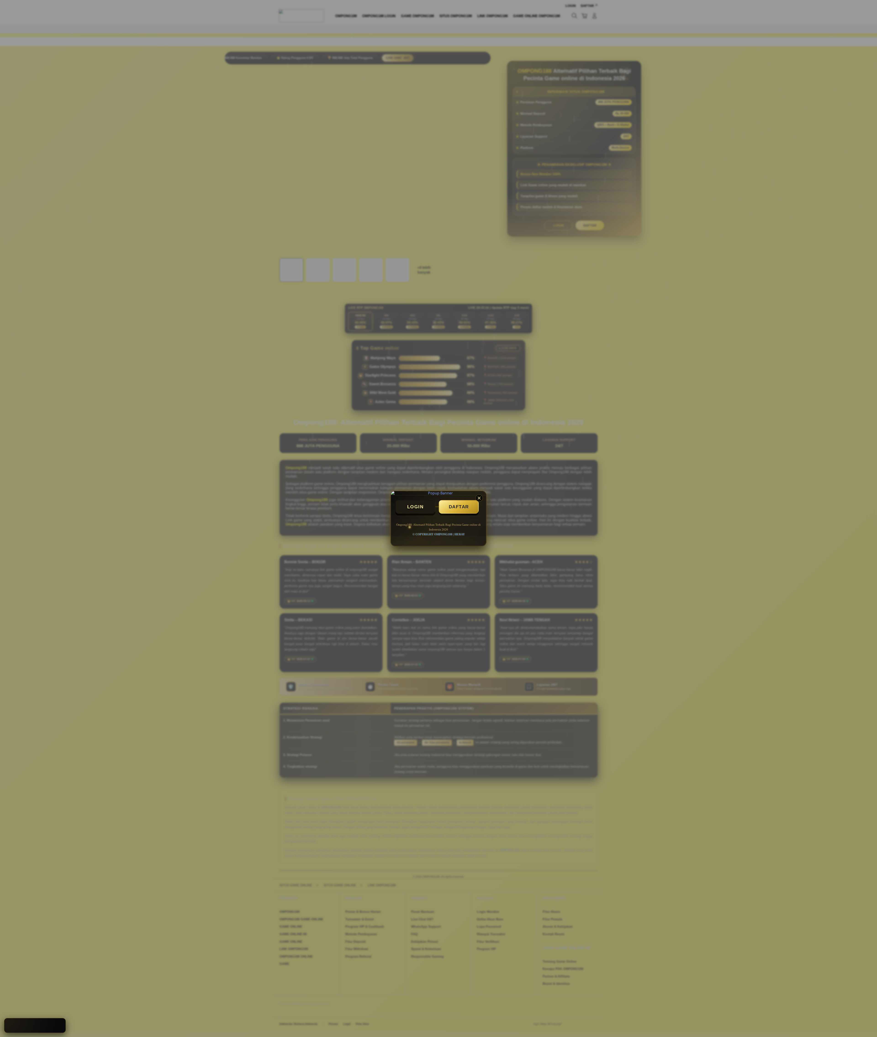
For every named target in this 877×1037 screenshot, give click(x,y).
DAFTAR (459, 506)
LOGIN (415, 506)
